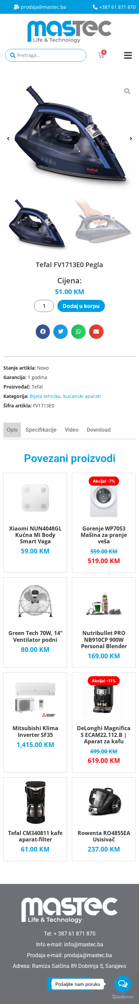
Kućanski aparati (82, 396)
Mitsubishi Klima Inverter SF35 (35, 731)
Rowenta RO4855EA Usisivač (104, 836)
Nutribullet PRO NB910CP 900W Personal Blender (104, 639)
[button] (128, 55)
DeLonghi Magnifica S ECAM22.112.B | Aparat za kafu (104, 734)
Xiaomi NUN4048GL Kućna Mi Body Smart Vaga (35, 535)
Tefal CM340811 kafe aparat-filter (35, 836)
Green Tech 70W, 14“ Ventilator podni (35, 636)
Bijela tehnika (45, 396)
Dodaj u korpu (81, 306)
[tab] (12, 431)
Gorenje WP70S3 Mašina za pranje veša (104, 535)
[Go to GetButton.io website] (123, 997)
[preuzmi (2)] (69, 138)
